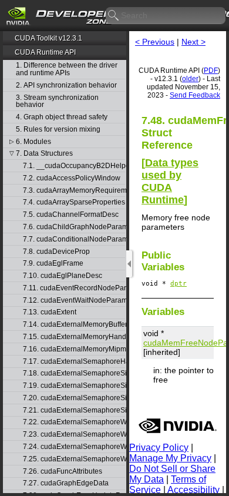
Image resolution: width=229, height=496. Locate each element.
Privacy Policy (158, 448)
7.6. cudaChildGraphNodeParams (74, 227)
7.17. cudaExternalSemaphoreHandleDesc (74, 362)
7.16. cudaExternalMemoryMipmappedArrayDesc (74, 349)
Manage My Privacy (170, 458)
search (114, 16)
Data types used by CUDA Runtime (170, 181)
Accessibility (193, 490)
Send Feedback (195, 95)
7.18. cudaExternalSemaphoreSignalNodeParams (74, 373)
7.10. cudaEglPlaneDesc (62, 276)
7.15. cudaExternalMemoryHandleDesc (74, 337)
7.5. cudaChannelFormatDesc (71, 215)
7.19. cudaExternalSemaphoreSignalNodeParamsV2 (74, 386)
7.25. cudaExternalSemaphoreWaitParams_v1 (74, 459)
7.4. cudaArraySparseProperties (74, 202)
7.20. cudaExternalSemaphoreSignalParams (74, 398)
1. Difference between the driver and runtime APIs (66, 69)
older (190, 79)
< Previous (154, 41)
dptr (178, 283)
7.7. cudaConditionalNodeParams (74, 239)
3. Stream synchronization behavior (57, 101)
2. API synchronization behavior (66, 85)
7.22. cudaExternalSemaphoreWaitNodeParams (74, 422)
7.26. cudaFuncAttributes (62, 471)
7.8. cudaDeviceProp (56, 252)
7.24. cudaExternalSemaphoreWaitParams (74, 447)
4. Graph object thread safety (61, 117)
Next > (193, 41)
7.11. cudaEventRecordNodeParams (74, 288)
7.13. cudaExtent (49, 312)
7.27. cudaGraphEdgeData (66, 483)
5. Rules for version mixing (58, 129)
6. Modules (33, 142)
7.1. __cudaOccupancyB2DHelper (74, 166)
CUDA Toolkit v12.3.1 (48, 38)
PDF (211, 70)
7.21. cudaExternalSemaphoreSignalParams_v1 (74, 410)
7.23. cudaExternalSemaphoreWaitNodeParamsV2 (74, 434)
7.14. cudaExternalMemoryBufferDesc (74, 325)
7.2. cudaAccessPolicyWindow (71, 178)
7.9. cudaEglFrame (53, 263)
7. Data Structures (44, 153)
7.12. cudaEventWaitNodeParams (74, 300)
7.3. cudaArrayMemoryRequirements (74, 191)
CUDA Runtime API (45, 52)
